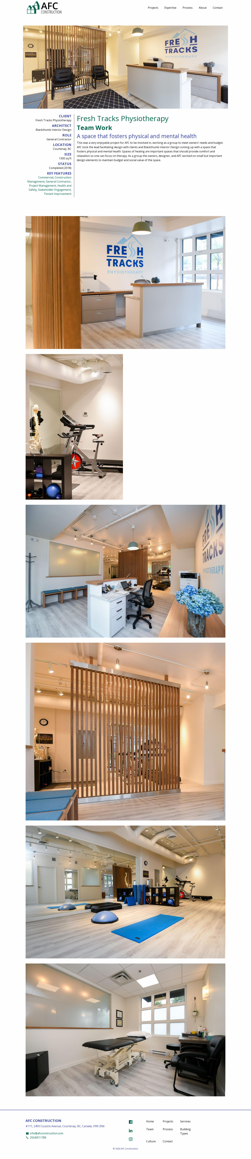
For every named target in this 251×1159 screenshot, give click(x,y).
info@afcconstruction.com (46, 1133)
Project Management (42, 185)
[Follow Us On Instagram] (130, 1139)
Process (188, 8)
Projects (153, 8)
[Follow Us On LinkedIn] (130, 1130)
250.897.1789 (37, 1137)
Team (150, 1129)
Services (185, 1121)
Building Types (185, 1131)
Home (150, 1121)
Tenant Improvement (57, 194)
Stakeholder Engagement (54, 190)
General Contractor (58, 181)
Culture (151, 1141)
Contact (218, 8)
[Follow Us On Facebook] (130, 1122)
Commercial (45, 177)
